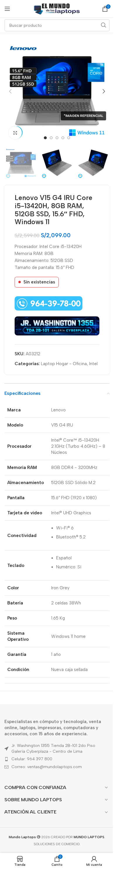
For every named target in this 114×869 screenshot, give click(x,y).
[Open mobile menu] (7, 9)
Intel (93, 363)
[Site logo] (57, 8)
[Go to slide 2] (51, 137)
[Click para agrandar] (15, 132)
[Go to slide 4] (62, 137)
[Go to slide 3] (57, 137)
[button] (10, 91)
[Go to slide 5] (68, 137)
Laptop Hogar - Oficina (64, 363)
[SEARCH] (103, 25)
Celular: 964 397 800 (31, 758)
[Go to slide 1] (45, 137)
